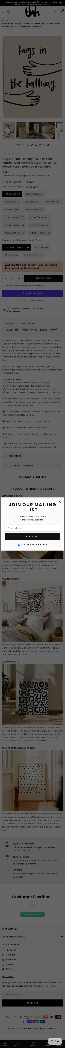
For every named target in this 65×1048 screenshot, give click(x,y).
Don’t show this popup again (34, 544)
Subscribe (32, 536)
